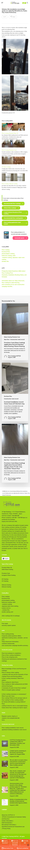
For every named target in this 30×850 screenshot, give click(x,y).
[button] (2, 2)
